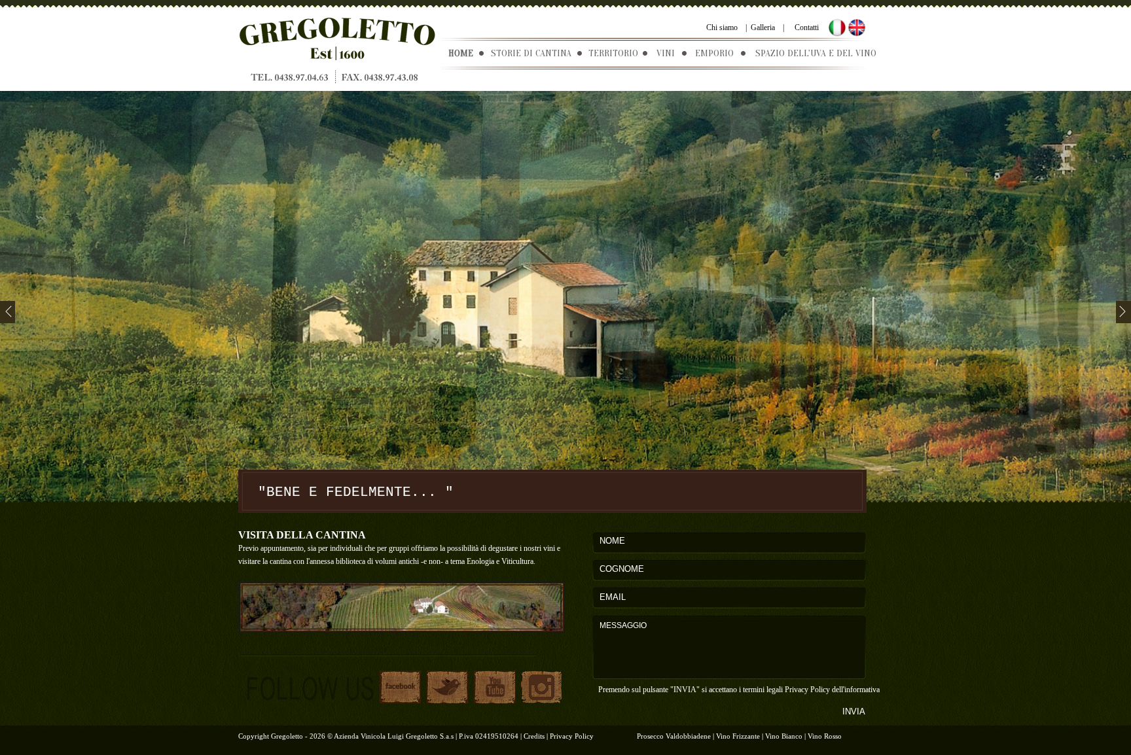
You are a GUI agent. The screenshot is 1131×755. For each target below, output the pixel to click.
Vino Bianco (783, 736)
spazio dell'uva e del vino (815, 53)
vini (665, 53)
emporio (714, 53)
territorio (613, 53)
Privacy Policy (808, 689)
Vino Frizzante (738, 736)
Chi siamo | (726, 27)
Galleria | (765, 27)
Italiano (837, 27)
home (460, 53)
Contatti (807, 27)
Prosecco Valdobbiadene (674, 736)
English (857, 27)
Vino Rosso (825, 736)
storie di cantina (531, 53)
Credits (534, 736)
